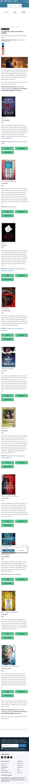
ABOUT (18, 770)
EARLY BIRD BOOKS (4, 767)
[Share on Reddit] (3, 54)
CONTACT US (19, 772)
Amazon (7, 148)
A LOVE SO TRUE (4, 763)
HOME (3, 29)
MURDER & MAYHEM (4, 770)
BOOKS (7, 29)
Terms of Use (20, 765)
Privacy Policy (20, 767)
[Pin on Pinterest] (3, 49)
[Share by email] (3, 51)
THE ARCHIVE (3, 765)
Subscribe (26, 1)
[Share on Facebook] (3, 44)
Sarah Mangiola (22, 39)
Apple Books (21, 148)
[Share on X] (3, 46)
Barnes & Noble (7, 152)
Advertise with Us (21, 763)
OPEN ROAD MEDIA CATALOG (6, 772)
